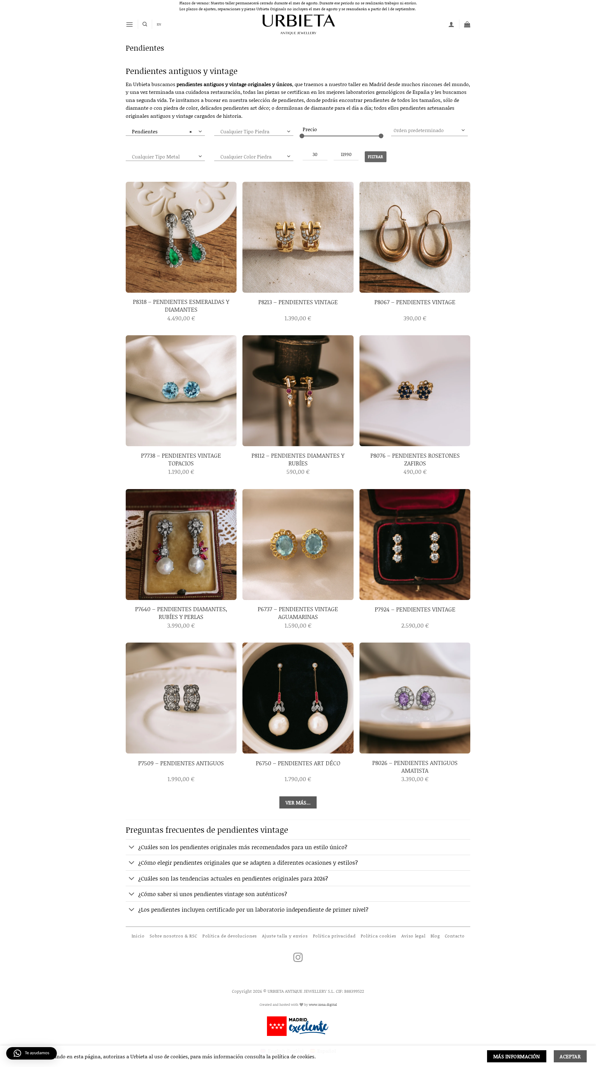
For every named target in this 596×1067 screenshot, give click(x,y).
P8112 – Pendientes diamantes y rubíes (297, 459)
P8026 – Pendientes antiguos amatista (415, 767)
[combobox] (165, 131)
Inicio (138, 935)
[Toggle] (132, 847)
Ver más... (298, 802)
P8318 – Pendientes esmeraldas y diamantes (181, 306)
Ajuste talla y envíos (285, 935)
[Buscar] (144, 24)
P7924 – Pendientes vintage (415, 609)
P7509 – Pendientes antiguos (181, 763)
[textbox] (163, 156)
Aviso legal (413, 935)
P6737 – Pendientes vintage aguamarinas (298, 613)
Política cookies (379, 935)
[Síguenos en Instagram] (298, 958)
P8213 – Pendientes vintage (298, 302)
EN (159, 24)
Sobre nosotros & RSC (173, 935)
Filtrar (375, 156)
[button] (129, 24)
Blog (435, 935)
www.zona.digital (323, 1004)
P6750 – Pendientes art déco (298, 763)
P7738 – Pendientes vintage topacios (181, 459)
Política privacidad (334, 935)
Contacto (455, 935)
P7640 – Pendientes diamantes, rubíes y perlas (181, 613)
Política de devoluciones (229, 935)
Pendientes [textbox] (162, 131)
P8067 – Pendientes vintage (414, 302)
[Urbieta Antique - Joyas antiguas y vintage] (298, 24)
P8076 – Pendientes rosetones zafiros (415, 459)
